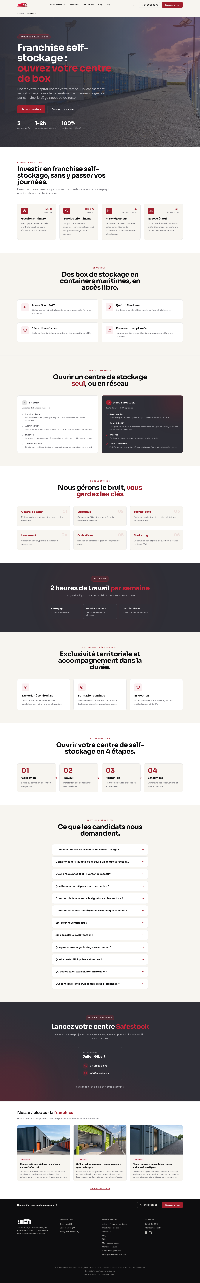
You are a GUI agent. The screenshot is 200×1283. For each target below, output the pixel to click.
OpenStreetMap (103, 1274)
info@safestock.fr (153, 1228)
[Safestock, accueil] (22, 5)
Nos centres (56, 4)
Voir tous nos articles (100, 1188)
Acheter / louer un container (114, 1224)
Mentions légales (109, 1247)
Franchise (74, 4)
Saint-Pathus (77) (68, 1228)
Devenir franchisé (31, 109)
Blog (100, 4)
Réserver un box (172, 5)
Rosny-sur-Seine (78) (69, 1231)
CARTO (113, 1274)
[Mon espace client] (134, 4)
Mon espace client (110, 1243)
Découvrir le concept (63, 109)
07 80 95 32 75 (151, 5)
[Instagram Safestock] (150, 1232)
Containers (88, 4)
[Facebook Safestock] (146, 1232)
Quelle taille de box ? (111, 1228)
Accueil (20, 13)
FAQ (108, 4)
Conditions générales (111, 1250)
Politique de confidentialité (114, 1254)
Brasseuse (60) (66, 1224)
